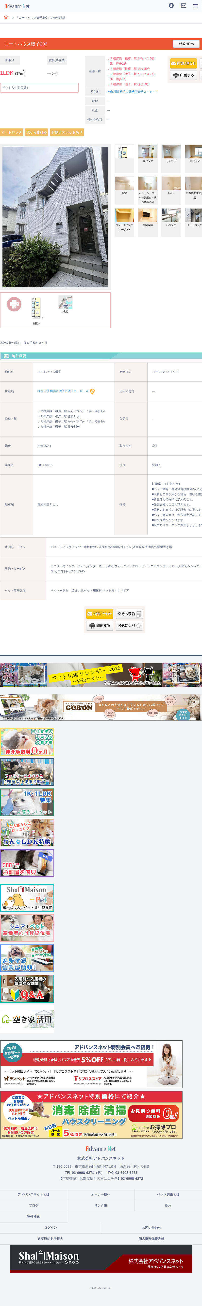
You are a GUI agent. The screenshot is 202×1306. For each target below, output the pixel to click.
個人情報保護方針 (151, 1238)
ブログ (33, 1205)
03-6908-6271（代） (88, 1173)
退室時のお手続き (50, 1238)
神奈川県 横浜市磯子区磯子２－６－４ (132, 91)
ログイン (50, 1227)
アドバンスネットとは (33, 1194)
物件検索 (33, 1216)
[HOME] (6, 18)
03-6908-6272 (132, 1178)
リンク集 (100, 1205)
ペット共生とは (168, 1194)
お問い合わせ (151, 1227)
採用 (168, 1205)
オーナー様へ (100, 1194)
